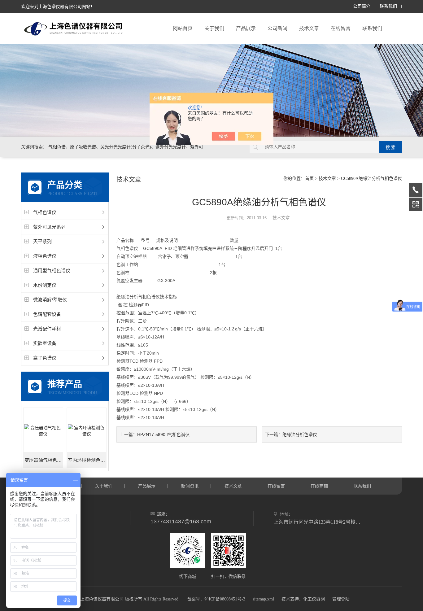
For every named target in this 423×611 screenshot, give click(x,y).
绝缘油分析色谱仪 (299, 434)
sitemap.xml (263, 599)
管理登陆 (341, 599)
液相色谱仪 (44, 256)
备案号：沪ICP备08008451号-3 (216, 599)
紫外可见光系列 (49, 226)
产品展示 (246, 28)
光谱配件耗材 (47, 328)
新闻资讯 (189, 485)
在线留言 (341, 28)
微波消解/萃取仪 (50, 299)
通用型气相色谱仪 (51, 270)
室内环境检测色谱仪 (87, 460)
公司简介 (361, 6)
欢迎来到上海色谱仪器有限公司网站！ (58, 6)
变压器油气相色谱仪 (43, 460)
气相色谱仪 (44, 212)
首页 (309, 178)
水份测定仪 (44, 285)
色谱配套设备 (47, 314)
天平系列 (42, 241)
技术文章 (309, 28)
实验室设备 (44, 343)
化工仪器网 (314, 599)
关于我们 (214, 28)
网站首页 (183, 28)
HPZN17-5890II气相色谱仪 (163, 434)
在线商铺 (319, 485)
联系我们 (388, 6)
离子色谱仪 (44, 357)
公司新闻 (277, 28)
